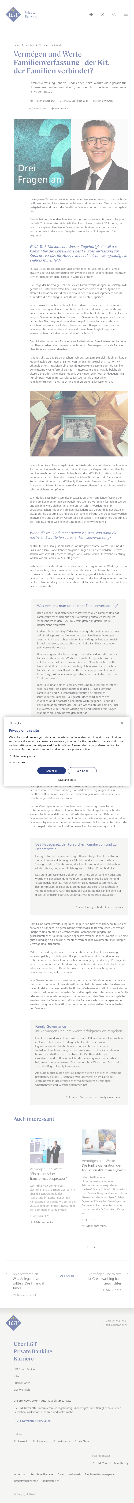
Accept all (51, 770)
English (18, 723)
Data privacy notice (25, 755)
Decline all (82, 770)
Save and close (67, 779)
